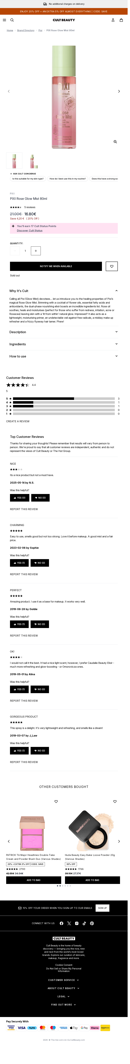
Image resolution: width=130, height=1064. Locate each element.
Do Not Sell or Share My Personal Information (63, 969)
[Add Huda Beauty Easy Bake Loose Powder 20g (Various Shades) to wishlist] (115, 801)
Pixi (40, 30)
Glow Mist (32, 298)
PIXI (12, 193)
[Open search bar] (12, 20)
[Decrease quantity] (15, 250)
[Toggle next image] (119, 91)
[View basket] (121, 20)
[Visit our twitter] (69, 923)
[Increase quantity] (36, 250)
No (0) (42, 497)
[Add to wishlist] (112, 266)
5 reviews (29, 207)
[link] (113, 20)
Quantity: (16, 243)
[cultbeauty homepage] (64, 20)
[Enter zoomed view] (115, 142)
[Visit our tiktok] (84, 923)
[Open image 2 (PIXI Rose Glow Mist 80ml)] (34, 160)
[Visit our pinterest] (92, 923)
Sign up (102, 908)
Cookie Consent (63, 965)
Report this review (24, 509)
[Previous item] (8, 841)
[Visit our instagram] (77, 923)
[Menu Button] (4, 20)
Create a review (17, 421)
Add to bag (33, 880)
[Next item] (119, 841)
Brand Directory (25, 30)
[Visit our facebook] (61, 923)
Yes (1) (21, 562)
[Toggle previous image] (8, 91)
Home (10, 30)
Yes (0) (21, 497)
